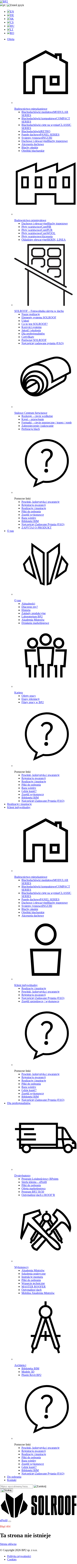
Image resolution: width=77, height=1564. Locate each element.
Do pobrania (14, 1476)
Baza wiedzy (28, 517)
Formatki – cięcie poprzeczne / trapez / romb (46, 422)
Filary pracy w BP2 (32, 702)
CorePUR (36, 229)
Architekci (20, 1365)
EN (12, 11)
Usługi (25, 320)
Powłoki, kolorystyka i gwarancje (40, 501)
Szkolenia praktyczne (33, 1273)
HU (12, 25)
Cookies (11, 1559)
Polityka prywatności (19, 1556)
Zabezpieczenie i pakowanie (37, 425)
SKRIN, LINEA (43, 239)
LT (11, 29)
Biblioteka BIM (30, 1368)
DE (12, 15)
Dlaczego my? (29, 606)
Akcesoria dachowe (32, 144)
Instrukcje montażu (32, 1276)
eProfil (4, 1520)
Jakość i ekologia (31, 330)
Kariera (18, 692)
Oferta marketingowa (33, 1188)
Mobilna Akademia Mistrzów (38, 1293)
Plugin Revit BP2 (31, 1374)
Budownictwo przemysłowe (30, 220)
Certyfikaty (27, 336)
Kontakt (11, 1480)
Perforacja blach (30, 428)
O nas (10, 530)
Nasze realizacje (30, 314)
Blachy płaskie (29, 147)
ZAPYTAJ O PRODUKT (36, 527)
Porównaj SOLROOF (34, 340)
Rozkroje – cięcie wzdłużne (37, 416)
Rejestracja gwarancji (33, 505)
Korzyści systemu (31, 327)
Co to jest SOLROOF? (34, 323)
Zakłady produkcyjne (33, 613)
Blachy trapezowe (44, 141)
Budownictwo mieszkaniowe (30, 108)
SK (12, 18)
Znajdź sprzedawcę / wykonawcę (40, 1001)
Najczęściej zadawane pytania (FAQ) (42, 343)
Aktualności (28, 603)
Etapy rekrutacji (30, 699)
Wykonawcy (21, 1267)
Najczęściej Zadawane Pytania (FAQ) (42, 524)
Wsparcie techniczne (33, 1283)
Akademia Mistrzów (33, 619)
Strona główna (8, 1544)
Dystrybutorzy (22, 1175)
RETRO (35, 131)
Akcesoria (37, 236)
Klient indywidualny (18, 807)
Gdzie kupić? (29, 791)
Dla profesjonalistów (33, 333)
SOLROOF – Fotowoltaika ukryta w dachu (39, 311)
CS (12, 22)
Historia (25, 610)
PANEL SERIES (40, 134)
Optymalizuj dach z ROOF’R (38, 1194)
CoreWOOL (38, 233)
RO (12, 33)
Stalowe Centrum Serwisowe (30, 412)
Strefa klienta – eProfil (34, 1182)
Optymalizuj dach (31, 1289)
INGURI (36, 137)
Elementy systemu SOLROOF (38, 317)
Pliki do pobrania (31, 511)
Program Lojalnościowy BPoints (39, 1178)
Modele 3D (27, 1371)
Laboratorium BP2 (32, 616)
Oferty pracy (28, 695)
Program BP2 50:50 (32, 1191)
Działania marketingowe (35, 622)
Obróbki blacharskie (32, 150)
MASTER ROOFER (33, 1286)
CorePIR (36, 226)
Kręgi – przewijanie (32, 419)
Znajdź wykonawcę (32, 514)
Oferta (10, 39)
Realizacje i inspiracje (33, 508)
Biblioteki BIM (30, 521)
